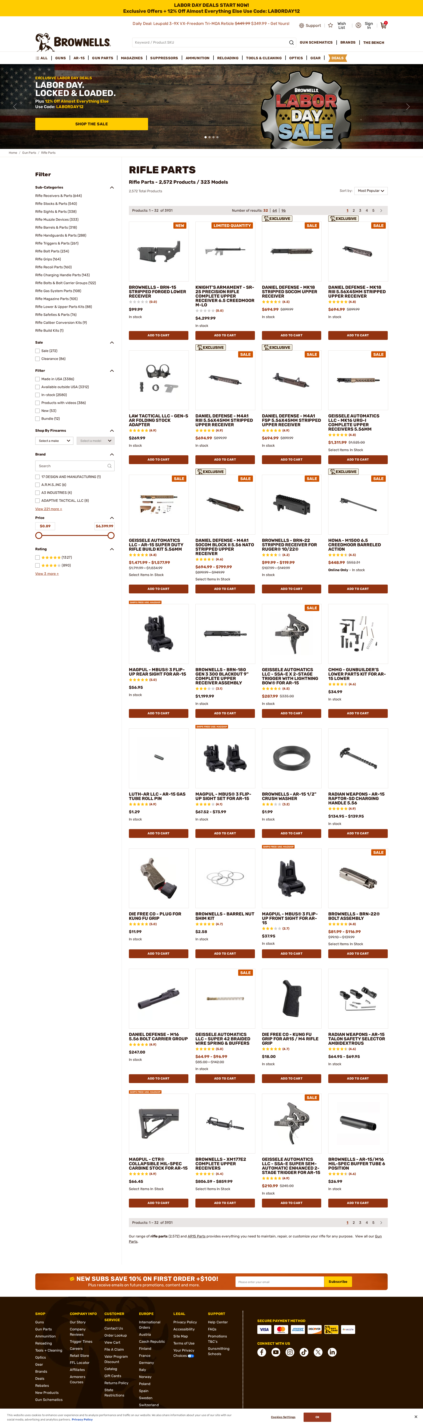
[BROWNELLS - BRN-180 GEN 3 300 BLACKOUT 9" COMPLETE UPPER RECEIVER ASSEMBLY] (225, 634)
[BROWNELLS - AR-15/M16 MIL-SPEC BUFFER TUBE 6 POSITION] (358, 1124)
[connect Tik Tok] (304, 1352)
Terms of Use (184, 1343)
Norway (145, 1377)
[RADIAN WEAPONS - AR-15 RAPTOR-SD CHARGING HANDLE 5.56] (358, 758)
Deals (40, 1378)
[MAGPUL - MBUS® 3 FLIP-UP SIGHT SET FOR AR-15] (225, 758)
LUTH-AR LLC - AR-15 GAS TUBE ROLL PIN (157, 796)
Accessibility (184, 1329)
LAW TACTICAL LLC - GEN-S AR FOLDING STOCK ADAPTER (158, 420)
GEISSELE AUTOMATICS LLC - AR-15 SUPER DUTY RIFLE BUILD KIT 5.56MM (156, 544)
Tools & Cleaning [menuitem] (264, 58)
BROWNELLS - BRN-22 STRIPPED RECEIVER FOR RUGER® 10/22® (289, 544)
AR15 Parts (197, 1236)
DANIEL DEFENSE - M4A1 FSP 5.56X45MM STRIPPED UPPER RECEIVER (291, 420)
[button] (365, 26)
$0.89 (45, 526)
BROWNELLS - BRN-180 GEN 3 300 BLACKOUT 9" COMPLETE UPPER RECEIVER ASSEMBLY (222, 676)
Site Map (180, 1336)
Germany (146, 1363)
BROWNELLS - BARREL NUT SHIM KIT (224, 916)
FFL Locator (79, 1363)
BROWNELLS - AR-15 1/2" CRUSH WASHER (289, 796)
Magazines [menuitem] (132, 58)
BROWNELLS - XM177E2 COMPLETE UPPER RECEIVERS (220, 1163)
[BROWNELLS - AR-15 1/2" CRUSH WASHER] (292, 758)
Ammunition (45, 1336)
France (145, 1356)
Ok (317, 1417)
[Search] (291, 42)
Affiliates (77, 1370)
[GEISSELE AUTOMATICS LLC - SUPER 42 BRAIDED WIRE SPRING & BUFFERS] (225, 999)
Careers (76, 1348)
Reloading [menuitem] (228, 58)
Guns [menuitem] (60, 58)
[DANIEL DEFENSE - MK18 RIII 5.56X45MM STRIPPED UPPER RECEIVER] (358, 251)
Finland (145, 1348)
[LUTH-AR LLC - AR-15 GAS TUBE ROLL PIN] (159, 758)
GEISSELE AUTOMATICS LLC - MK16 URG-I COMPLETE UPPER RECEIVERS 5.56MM (353, 422)
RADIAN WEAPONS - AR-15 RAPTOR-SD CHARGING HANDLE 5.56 (356, 798)
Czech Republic (152, 1341)
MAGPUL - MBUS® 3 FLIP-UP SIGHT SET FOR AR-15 (223, 796)
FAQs (212, 1329)
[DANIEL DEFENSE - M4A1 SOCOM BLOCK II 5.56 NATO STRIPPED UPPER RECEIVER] (225, 505)
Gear (39, 1364)
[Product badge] (278, 218)
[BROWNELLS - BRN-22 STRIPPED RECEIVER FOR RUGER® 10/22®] (292, 505)
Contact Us (113, 1328)
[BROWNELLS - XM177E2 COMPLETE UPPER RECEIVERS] (225, 1124)
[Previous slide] (15, 106)
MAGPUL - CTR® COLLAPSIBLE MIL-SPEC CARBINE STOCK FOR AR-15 (158, 1163)
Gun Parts (29, 153)
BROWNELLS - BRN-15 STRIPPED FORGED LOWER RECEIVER (157, 291)
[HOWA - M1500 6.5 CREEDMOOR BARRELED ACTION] (358, 505)
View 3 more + (47, 574)
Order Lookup (115, 1335)
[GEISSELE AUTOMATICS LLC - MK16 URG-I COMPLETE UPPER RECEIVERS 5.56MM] (358, 380)
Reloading (43, 1343)
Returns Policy (116, 1383)
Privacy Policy (185, 1322)
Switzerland (149, 1405)
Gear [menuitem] (315, 58)
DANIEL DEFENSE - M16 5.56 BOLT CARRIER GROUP (158, 1036)
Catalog (110, 1369)
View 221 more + (48, 509)
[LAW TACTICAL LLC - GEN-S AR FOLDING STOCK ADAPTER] (159, 380)
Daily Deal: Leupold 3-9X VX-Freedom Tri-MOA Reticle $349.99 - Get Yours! (211, 23)
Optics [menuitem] (296, 58)
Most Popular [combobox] (369, 191)
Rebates (42, 1385)
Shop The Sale (91, 124)
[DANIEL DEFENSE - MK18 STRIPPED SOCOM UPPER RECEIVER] (292, 251)
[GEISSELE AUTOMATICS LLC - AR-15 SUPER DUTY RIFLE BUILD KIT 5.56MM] (159, 505)
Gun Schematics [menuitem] (316, 42)
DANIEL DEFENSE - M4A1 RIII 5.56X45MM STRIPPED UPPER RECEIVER (224, 420)
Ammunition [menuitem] (198, 58)
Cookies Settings (283, 1417)
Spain (144, 1391)
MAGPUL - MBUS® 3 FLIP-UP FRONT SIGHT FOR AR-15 (290, 918)
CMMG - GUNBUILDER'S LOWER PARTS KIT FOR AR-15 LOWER (357, 674)
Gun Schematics (49, 1400)
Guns (39, 1322)
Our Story (78, 1322)
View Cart (112, 1342)
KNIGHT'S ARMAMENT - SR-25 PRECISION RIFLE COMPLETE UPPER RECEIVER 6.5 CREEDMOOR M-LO (224, 296)
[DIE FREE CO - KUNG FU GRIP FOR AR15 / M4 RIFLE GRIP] (292, 999)
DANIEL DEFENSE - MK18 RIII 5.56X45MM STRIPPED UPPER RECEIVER (357, 291)
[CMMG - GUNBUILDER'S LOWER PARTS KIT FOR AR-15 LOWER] (358, 634)
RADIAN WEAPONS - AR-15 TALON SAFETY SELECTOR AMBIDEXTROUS (356, 1038)
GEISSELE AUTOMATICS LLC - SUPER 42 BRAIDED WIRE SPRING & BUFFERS (222, 1038)
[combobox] (54, 441)
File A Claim (114, 1349)
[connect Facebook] (261, 1352)
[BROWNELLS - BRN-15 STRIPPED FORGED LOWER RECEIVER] (159, 251)
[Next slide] (408, 106)
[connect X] (318, 1352)
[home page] (73, 42)
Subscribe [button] (338, 1282)
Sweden (146, 1398)
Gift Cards (112, 1376)
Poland (145, 1384)
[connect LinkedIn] (332, 1352)
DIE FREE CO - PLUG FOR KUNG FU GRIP (155, 916)
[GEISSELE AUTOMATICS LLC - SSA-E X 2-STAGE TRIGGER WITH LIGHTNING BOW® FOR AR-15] (292, 634)
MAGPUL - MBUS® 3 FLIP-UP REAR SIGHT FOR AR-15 (157, 671)
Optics (40, 1357)
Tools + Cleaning (49, 1350)
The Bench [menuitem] (373, 43)
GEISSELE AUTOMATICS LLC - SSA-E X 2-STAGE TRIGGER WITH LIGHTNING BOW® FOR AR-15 (290, 676)
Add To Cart (159, 335)
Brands (41, 1371)
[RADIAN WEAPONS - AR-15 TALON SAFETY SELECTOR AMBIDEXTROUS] (358, 999)
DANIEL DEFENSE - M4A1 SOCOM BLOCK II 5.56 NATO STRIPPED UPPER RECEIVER (224, 547)
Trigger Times (81, 1341)
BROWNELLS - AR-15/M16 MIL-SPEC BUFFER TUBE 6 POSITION (356, 1163)
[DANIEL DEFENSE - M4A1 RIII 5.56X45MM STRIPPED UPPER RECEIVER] (225, 380)
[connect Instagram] (290, 1352)
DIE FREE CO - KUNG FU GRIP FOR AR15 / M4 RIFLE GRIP (290, 1038)
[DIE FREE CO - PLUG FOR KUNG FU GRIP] (159, 878)
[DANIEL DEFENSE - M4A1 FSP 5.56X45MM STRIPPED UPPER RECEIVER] (292, 380)
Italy (142, 1370)
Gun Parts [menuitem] (102, 58)
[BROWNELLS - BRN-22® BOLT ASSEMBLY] (358, 878)
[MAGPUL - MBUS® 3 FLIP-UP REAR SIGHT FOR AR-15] (159, 634)
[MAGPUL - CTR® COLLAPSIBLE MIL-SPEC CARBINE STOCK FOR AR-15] (159, 1124)
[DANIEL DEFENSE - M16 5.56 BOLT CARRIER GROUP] (159, 999)
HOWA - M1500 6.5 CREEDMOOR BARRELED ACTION (354, 544)
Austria (145, 1334)
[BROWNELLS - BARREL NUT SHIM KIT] (225, 878)
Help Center (218, 1322)
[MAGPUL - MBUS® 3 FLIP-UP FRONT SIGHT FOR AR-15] (292, 878)
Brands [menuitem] (348, 42)
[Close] (416, 1417)
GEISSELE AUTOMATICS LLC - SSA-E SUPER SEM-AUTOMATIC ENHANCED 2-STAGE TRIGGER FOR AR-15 (291, 1166)
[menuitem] (43, 58)
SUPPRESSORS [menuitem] (164, 58)
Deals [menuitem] (338, 58)
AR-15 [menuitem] (79, 58)
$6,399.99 (104, 526)
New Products (47, 1393)
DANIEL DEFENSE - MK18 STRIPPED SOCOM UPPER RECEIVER (289, 291)
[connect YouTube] (275, 1352)
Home (13, 153)
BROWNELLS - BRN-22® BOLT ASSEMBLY (354, 916)
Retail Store (79, 1356)
